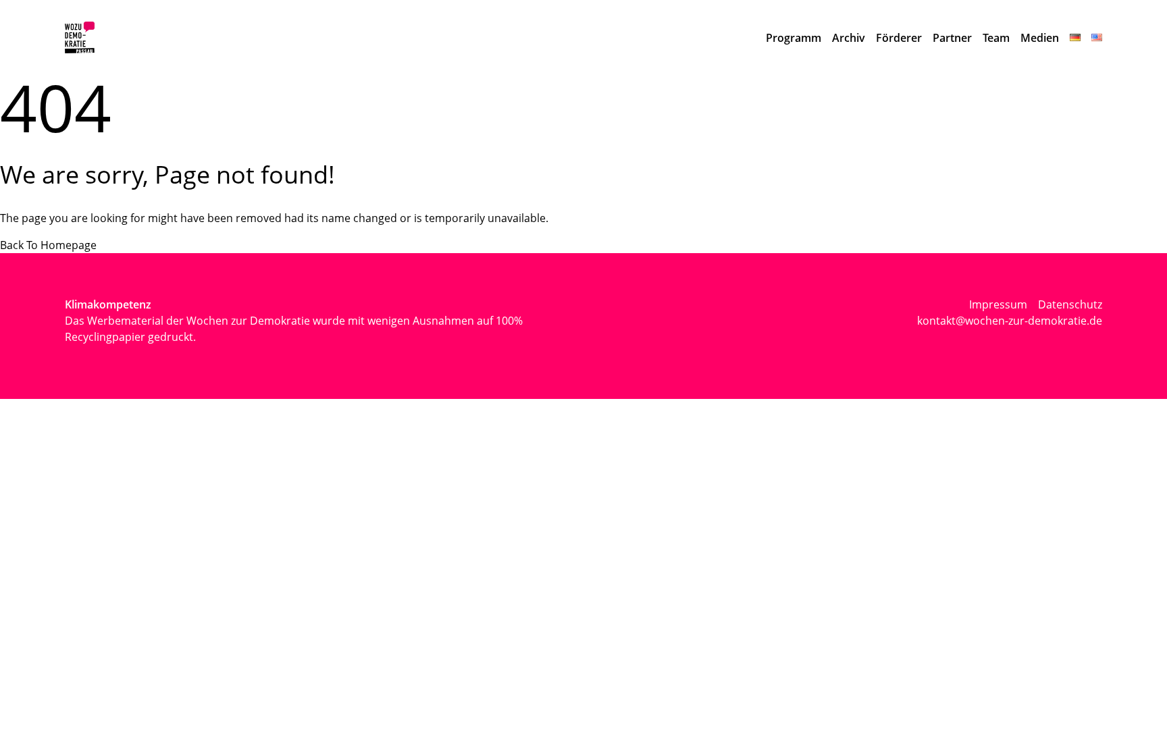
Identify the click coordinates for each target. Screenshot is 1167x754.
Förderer (899, 37)
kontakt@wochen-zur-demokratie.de (1009, 320)
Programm (793, 37)
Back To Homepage (48, 245)
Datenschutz (1070, 304)
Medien (1039, 37)
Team (996, 37)
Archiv (848, 37)
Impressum (998, 304)
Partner (952, 37)
